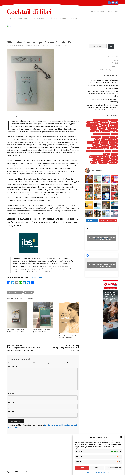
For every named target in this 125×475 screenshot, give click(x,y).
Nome (11, 394)
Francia (103, 131)
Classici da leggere (40, 18)
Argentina (28, 292)
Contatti (115, 63)
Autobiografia (92, 122)
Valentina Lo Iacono (15, 45)
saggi (115, 151)
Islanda (114, 137)
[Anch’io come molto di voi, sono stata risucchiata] (106, 205)
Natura (96, 145)
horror (114, 134)
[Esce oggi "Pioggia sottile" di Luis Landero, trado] (114, 205)
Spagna (114, 156)
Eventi (94, 128)
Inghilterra (96, 137)
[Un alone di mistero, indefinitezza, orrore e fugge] (106, 188)
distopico (113, 125)
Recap (89, 151)
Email (11, 403)
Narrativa (113, 142)
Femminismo (112, 128)
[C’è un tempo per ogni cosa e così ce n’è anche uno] (106, 213)
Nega (97, 468)
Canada (114, 122)
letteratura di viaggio (109, 139)
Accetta (82, 468)
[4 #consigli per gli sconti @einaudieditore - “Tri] (97, 188)
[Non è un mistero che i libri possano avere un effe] (89, 188)
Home (9, 18)
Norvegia (105, 145)
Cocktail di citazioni (75, 18)
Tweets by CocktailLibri (101, 238)
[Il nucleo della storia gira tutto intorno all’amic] (97, 179)
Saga (107, 151)
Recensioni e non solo (22, 18)
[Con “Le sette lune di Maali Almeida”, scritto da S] (106, 196)
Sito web (12, 412)
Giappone (105, 134)
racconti (114, 148)
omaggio (91, 148)
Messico (104, 142)
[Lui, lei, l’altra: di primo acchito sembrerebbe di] (106, 179)
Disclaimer (114, 66)
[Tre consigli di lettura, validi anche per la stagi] (114, 196)
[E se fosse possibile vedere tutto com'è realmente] (89, 213)
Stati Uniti (97, 159)
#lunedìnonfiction (15, 292)
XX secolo (113, 162)
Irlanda (105, 137)
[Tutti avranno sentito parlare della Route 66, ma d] (89, 196)
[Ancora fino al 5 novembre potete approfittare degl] (114, 188)
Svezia (114, 159)
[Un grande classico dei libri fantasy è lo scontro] (97, 205)
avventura (104, 122)
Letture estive (93, 142)
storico (106, 159)
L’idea (116, 60)
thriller (93, 162)
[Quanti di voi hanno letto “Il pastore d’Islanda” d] (114, 213)
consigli (104, 125)
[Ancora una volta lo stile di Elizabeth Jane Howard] (97, 196)
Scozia (114, 154)
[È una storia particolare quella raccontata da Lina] (89, 179)
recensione (99, 151)
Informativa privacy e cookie (102, 472)
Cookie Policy (89, 472)
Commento (13, 366)
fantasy (102, 128)
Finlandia (95, 131)
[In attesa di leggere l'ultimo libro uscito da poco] (89, 205)
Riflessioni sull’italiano (58, 18)
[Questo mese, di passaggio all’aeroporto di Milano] (97, 213)
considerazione (93, 125)
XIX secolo (102, 162)
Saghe (106, 154)
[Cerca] (111, 46)
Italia (97, 139)
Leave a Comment (61, 45)
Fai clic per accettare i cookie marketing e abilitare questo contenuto (101, 238)
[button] (121, 437)
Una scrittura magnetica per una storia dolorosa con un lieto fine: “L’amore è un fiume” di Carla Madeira (102, 93)
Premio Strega (103, 148)
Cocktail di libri (29, 11)
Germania (113, 131)
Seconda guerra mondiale (99, 156)
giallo (96, 134)
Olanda (114, 145)
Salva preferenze (113, 468)
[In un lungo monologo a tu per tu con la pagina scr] (114, 179)
